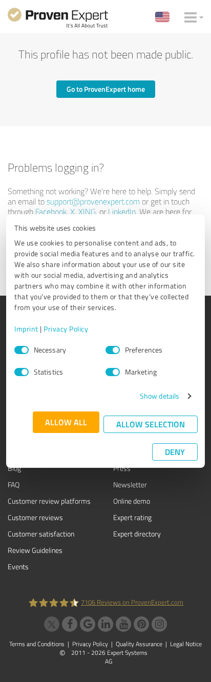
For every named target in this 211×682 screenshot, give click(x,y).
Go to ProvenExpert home (106, 89)
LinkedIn (122, 211)
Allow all (66, 422)
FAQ (13, 484)
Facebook (51, 211)
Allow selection (150, 424)
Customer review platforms (49, 501)
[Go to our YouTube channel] (123, 624)
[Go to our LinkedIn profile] (105, 624)
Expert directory (137, 534)
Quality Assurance (139, 643)
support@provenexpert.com (93, 201)
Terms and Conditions (37, 643)
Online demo (131, 501)
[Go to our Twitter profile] (51, 624)
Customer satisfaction (41, 534)
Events (18, 566)
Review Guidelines (35, 550)
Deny (175, 452)
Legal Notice (186, 643)
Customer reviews (35, 517)
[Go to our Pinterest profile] (141, 624)
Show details (159, 396)
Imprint (26, 329)
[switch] (113, 350)
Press (122, 468)
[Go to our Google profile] (87, 624)
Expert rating (132, 517)
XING (87, 211)
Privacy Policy (66, 329)
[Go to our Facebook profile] (69, 624)
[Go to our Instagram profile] (159, 624)
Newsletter (130, 484)
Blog (14, 468)
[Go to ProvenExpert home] (58, 19)
